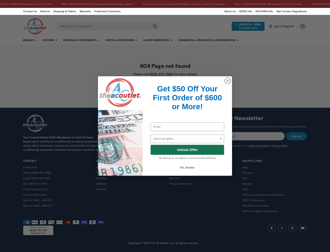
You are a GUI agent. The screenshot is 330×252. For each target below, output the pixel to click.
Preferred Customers (107, 11)
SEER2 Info (245, 11)
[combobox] (186, 139)
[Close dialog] (228, 81)
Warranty (85, 11)
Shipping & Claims (64, 11)
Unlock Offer (187, 150)
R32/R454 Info (264, 11)
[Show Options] (221, 139)
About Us (230, 11)
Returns (45, 11)
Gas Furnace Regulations (291, 11)
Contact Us (30, 11)
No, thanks (187, 167)
